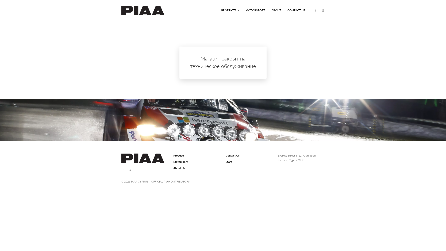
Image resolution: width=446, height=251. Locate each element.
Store (229, 162)
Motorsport (180, 162)
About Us (179, 168)
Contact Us (233, 155)
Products (178, 155)
